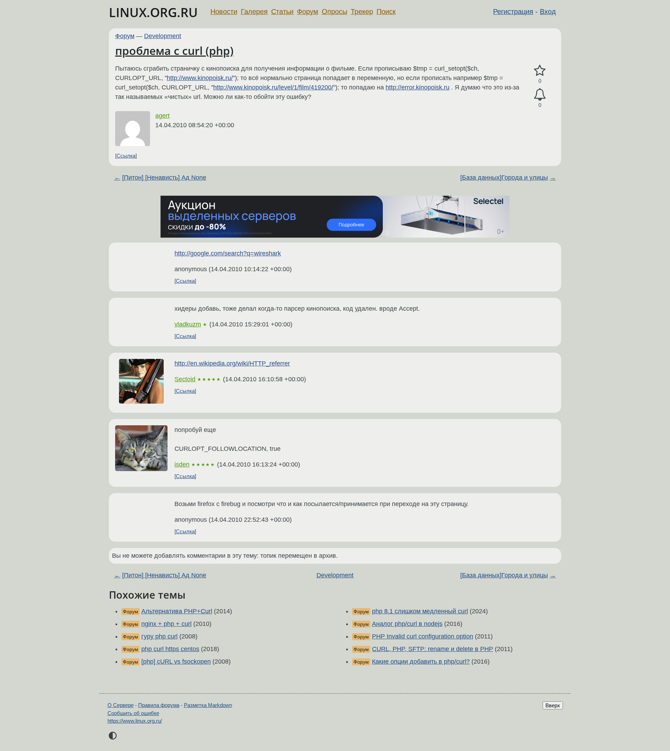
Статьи (282, 11)
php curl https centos (170, 648)
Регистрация (513, 11)
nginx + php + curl (166, 623)
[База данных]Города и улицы (504, 177)
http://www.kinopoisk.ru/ (200, 77)
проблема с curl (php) (174, 50)
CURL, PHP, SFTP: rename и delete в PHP (432, 648)
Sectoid (184, 379)
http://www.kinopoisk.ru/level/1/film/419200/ (273, 87)
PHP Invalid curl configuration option (422, 636)
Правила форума (158, 705)
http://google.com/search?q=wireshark (227, 253)
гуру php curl (159, 636)
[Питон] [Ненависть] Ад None (164, 177)
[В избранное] (540, 71)
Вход (548, 11)
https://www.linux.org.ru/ (134, 721)
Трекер (362, 11)
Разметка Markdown (208, 705)
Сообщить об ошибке (133, 713)
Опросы (334, 11)
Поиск (386, 11)
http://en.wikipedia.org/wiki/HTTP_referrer (232, 363)
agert (162, 115)
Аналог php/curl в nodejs (407, 623)
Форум (307, 11)
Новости (223, 11)
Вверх (552, 705)
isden (181, 464)
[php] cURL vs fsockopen (176, 661)
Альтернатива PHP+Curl (176, 611)
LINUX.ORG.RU (153, 12)
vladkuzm (187, 324)
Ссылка (126, 156)
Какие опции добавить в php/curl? (421, 661)
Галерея (254, 11)
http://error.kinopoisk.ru (417, 87)
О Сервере (120, 705)
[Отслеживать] (540, 94)
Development (162, 36)
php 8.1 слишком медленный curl (420, 611)
